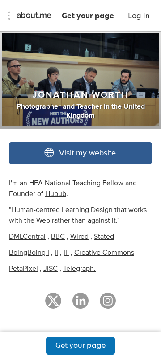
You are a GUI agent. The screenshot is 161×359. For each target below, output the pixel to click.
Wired (79, 236)
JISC (50, 268)
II (56, 252)
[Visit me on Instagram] (108, 304)
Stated (104, 236)
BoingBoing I (29, 252)
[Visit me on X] (53, 304)
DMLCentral (27, 236)
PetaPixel (23, 268)
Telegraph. (79, 268)
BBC (58, 236)
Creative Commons (104, 252)
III (66, 252)
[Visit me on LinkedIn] (80, 304)
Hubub (55, 193)
